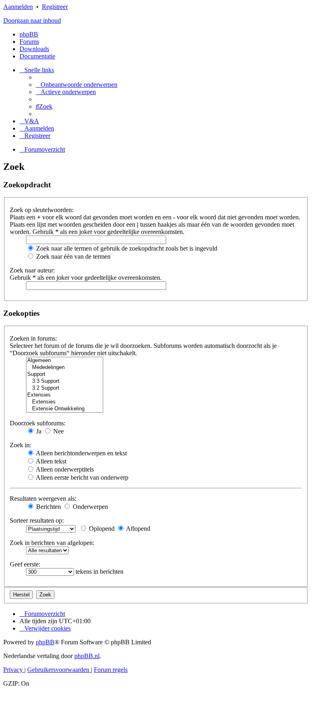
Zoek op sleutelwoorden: (42, 209)
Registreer (55, 6)
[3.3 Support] (64, 381)
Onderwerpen (89, 506)
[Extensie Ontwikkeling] (64, 408)
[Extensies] (64, 395)
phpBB (29, 34)
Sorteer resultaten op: (37, 520)
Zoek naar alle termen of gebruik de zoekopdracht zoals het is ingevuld (126, 248)
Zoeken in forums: (33, 338)
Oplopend (101, 528)
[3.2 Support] (64, 388)
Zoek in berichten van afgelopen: (52, 542)
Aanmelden (18, 6)
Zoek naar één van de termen (72, 256)
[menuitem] (76, 84)
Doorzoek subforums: (37, 423)
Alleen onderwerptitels (64, 469)
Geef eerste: (25, 564)
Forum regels (111, 669)
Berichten (48, 506)
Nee (58, 431)
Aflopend (137, 528)
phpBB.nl (87, 655)
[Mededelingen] (64, 367)
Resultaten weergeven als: (43, 498)
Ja (38, 431)
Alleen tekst (50, 461)
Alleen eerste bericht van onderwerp (81, 477)
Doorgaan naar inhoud (32, 20)
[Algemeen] (64, 360)
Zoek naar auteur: (32, 270)
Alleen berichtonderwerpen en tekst (81, 453)
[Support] (64, 374)
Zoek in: (20, 445)
